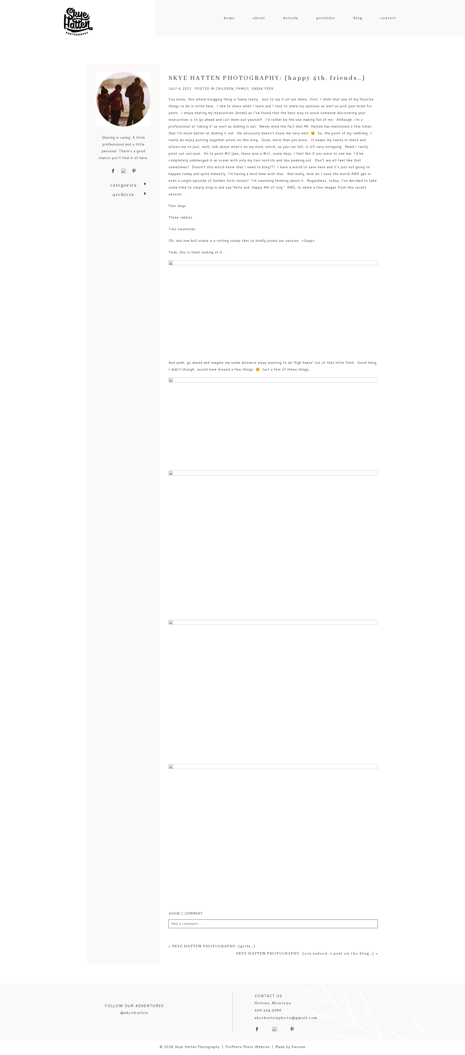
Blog (358, 18)
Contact (388, 18)
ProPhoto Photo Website (247, 1046)
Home (229, 18)
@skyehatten (134, 1012)
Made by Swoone (290, 1046)
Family (242, 88)
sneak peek (262, 88)
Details (290, 18)
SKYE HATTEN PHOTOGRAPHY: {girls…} (214, 946)
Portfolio (325, 18)
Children (224, 88)
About (259, 18)
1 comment (186, 913)
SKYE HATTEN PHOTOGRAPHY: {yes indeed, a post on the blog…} (305, 953)
